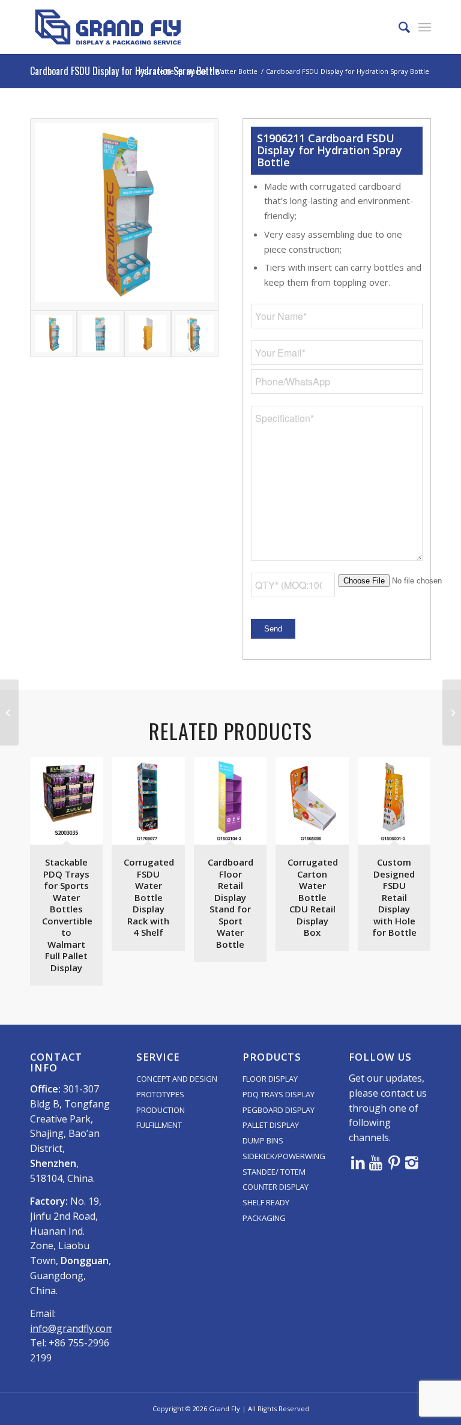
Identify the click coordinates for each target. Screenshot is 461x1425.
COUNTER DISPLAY (276, 1186)
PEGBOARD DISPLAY (279, 1109)
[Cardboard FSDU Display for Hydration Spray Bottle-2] (100, 333)
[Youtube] (376, 1162)
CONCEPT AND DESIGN (176, 1078)
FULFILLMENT (159, 1124)
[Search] (398, 27)
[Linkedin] (358, 1162)
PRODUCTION (160, 1109)
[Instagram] (412, 1162)
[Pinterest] (394, 1162)
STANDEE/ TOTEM (274, 1171)
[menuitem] (398, 27)
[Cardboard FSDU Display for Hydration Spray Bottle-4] (147, 333)
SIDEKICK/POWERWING (284, 1156)
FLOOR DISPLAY (270, 1078)
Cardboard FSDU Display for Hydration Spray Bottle (124, 71)
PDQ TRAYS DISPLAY (279, 1094)
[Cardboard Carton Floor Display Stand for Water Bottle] (451, 712)
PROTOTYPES (160, 1094)
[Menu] (424, 27)
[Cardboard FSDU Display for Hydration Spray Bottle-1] (124, 214)
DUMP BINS (263, 1140)
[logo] (108, 27)
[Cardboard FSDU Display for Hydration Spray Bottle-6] (194, 333)
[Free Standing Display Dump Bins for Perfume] (9, 712)
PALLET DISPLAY (271, 1124)
